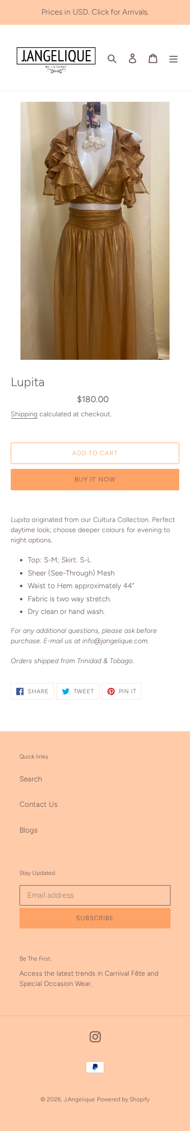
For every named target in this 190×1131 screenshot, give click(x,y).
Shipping (24, 414)
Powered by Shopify (123, 1099)
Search (30, 779)
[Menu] (173, 57)
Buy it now (95, 479)
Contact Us (38, 804)
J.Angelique (79, 1099)
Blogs (28, 830)
